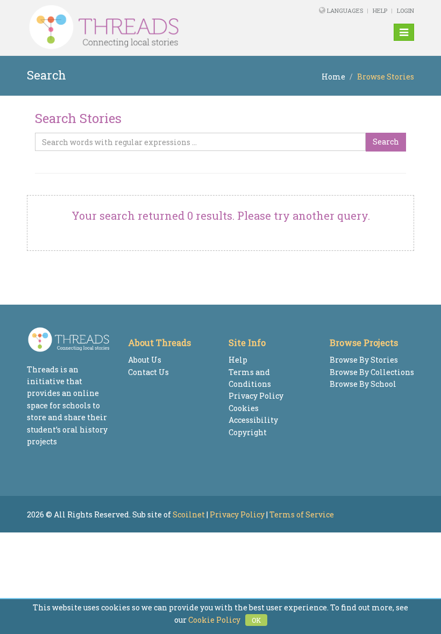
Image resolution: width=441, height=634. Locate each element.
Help (380, 10)
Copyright (248, 432)
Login (405, 10)
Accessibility (253, 420)
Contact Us (148, 372)
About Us (144, 360)
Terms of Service (301, 514)
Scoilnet (189, 514)
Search (386, 141)
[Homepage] (146, 27)
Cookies (244, 408)
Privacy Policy (256, 396)
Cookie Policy (214, 620)
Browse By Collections (372, 372)
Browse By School (363, 384)
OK (256, 620)
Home (333, 76)
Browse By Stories (364, 360)
